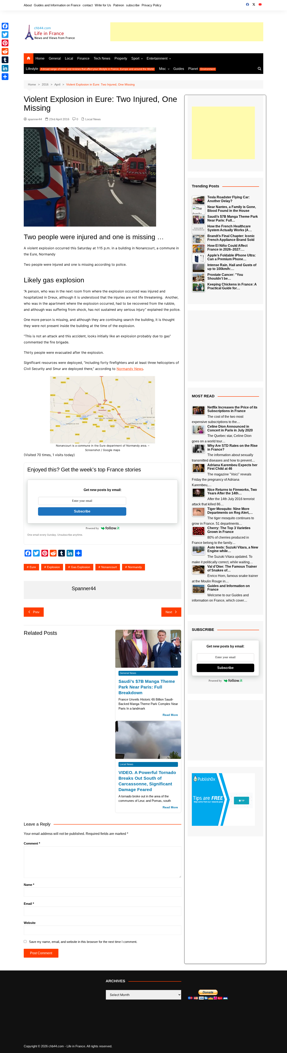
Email (29, 903)
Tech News (102, 58)
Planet (201, 69)
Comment (32, 843)
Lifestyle (90, 69)
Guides (178, 69)
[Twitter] (5, 34)
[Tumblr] (5, 60)
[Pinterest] (5, 43)
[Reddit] (5, 51)
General (55, 58)
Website (30, 923)
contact (88, 5)
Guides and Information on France (57, 5)
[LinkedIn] (5, 68)
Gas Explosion (80, 567)
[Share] (5, 76)
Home (40, 58)
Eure (33, 567)
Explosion (53, 567)
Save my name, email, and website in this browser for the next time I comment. (83, 942)
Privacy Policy (151, 5)
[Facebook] (5, 26)
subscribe (133, 5)
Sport (135, 58)
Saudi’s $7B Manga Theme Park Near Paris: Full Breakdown (146, 687)
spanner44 (35, 119)
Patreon (118, 5)
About (28, 5)
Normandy (135, 567)
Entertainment (157, 58)
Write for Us (103, 5)
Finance (83, 58)
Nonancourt (109, 567)
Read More (170, 715)
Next (169, 612)
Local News (93, 119)
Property (121, 58)
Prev (36, 612)
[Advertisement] (186, 31)
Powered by (92, 528)
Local (69, 58)
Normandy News (130, 369)
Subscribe (82, 511)
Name (29, 884)
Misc (162, 69)
